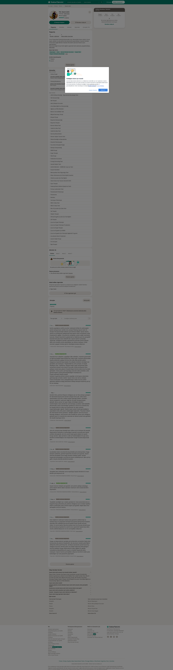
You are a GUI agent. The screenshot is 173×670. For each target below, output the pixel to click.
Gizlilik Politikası (92, 85)
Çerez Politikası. (100, 85)
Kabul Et (103, 90)
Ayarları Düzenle (93, 90)
